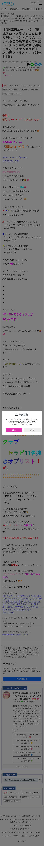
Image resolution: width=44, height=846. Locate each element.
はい (14, 430)
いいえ (32, 430)
